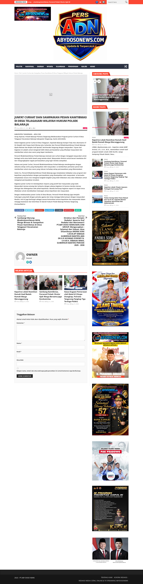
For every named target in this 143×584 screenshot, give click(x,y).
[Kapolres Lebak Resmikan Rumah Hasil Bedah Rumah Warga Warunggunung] (25, 282)
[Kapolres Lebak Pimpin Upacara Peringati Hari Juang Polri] (97, 188)
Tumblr (59, 210)
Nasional (29, 66)
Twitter (30, 210)
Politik (19, 66)
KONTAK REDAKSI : (121, 577)
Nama (19, 343)
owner (18, 128)
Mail (79, 210)
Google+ (40, 210)
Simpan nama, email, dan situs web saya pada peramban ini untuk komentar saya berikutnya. (49, 371)
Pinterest (69, 210)
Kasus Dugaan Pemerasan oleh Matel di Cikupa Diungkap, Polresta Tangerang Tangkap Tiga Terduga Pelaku (75, 297)
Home (92, 66)
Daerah (40, 66)
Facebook (19, 210)
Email (19, 352)
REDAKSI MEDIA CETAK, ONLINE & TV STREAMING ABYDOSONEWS (103, 581)
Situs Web (20, 360)
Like (86, 128)
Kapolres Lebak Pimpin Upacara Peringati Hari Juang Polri (115, 188)
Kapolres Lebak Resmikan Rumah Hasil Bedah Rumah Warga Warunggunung (25, 295)
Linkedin (50, 210)
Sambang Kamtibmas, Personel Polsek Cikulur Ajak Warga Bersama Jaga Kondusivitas (46, 2)
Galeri (84, 66)
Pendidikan (73, 66)
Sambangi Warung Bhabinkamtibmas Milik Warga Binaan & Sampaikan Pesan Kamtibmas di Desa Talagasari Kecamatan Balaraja (30, 222)
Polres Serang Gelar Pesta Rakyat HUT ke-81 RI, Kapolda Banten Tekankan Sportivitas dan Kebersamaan (116, 200)
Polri (20, 73)
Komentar (21, 323)
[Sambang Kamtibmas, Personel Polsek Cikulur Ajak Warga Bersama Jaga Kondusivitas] (50, 282)
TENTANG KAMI (107, 577)
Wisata (50, 66)
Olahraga (60, 66)
